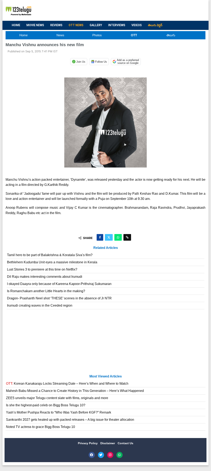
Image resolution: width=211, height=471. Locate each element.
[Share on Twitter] (109, 237)
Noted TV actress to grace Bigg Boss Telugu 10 (40, 427)
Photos (97, 35)
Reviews (56, 25)
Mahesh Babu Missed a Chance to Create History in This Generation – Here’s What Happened (75, 390)
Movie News (35, 25)
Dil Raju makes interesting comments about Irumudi (44, 276)
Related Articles (105, 248)
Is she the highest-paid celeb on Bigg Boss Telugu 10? (45, 405)
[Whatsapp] (119, 455)
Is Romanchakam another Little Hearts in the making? (46, 291)
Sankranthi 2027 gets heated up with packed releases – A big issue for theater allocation (70, 419)
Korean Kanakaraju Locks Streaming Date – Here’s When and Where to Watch (67, 383)
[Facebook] (92, 455)
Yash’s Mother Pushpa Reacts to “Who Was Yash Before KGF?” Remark (58, 412)
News (60, 35)
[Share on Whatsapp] (118, 237)
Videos (136, 25)
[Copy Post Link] (127, 237)
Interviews (116, 25)
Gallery (96, 25)
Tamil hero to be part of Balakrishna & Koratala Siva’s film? (50, 255)
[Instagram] (110, 455)
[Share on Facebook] (100, 237)
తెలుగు (170, 35)
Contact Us (125, 443)
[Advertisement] (127, 10)
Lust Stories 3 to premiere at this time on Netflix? (42, 269)
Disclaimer (108, 443)
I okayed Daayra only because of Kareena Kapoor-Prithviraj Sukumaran (59, 284)
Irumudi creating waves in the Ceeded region (39, 305)
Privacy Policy (88, 443)
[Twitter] (101, 455)
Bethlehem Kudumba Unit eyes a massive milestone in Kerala (52, 262)
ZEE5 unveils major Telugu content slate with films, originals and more (57, 398)
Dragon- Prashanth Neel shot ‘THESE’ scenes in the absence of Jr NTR (59, 298)
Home (16, 25)
